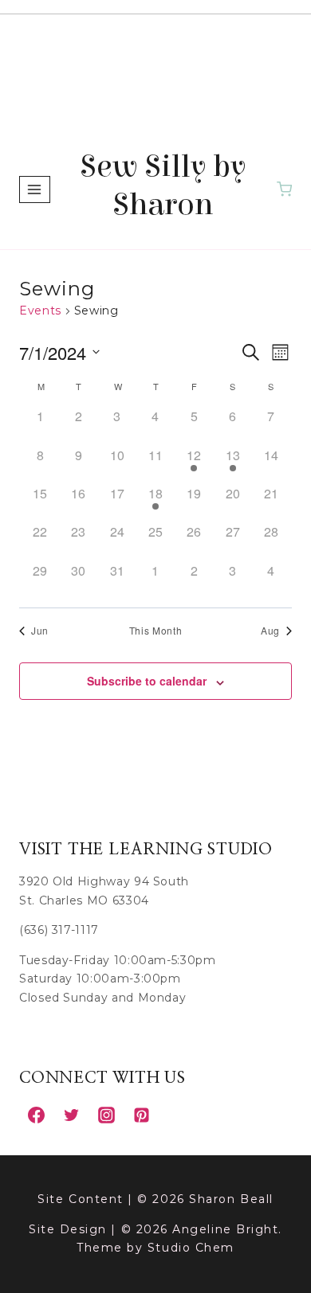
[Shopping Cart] (284, 189)
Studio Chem (191, 1247)
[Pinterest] (141, 1114)
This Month (155, 630)
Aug (270, 630)
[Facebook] (36, 1114)
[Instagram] (106, 1114)
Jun (40, 630)
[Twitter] (71, 1114)
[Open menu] (34, 189)
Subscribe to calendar (147, 681)
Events (40, 310)
